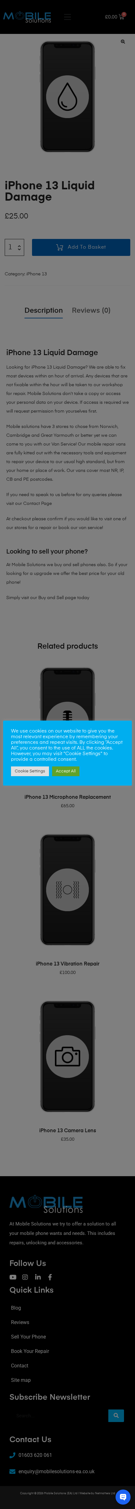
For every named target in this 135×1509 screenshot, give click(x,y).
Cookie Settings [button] (30, 771)
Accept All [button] (66, 771)
